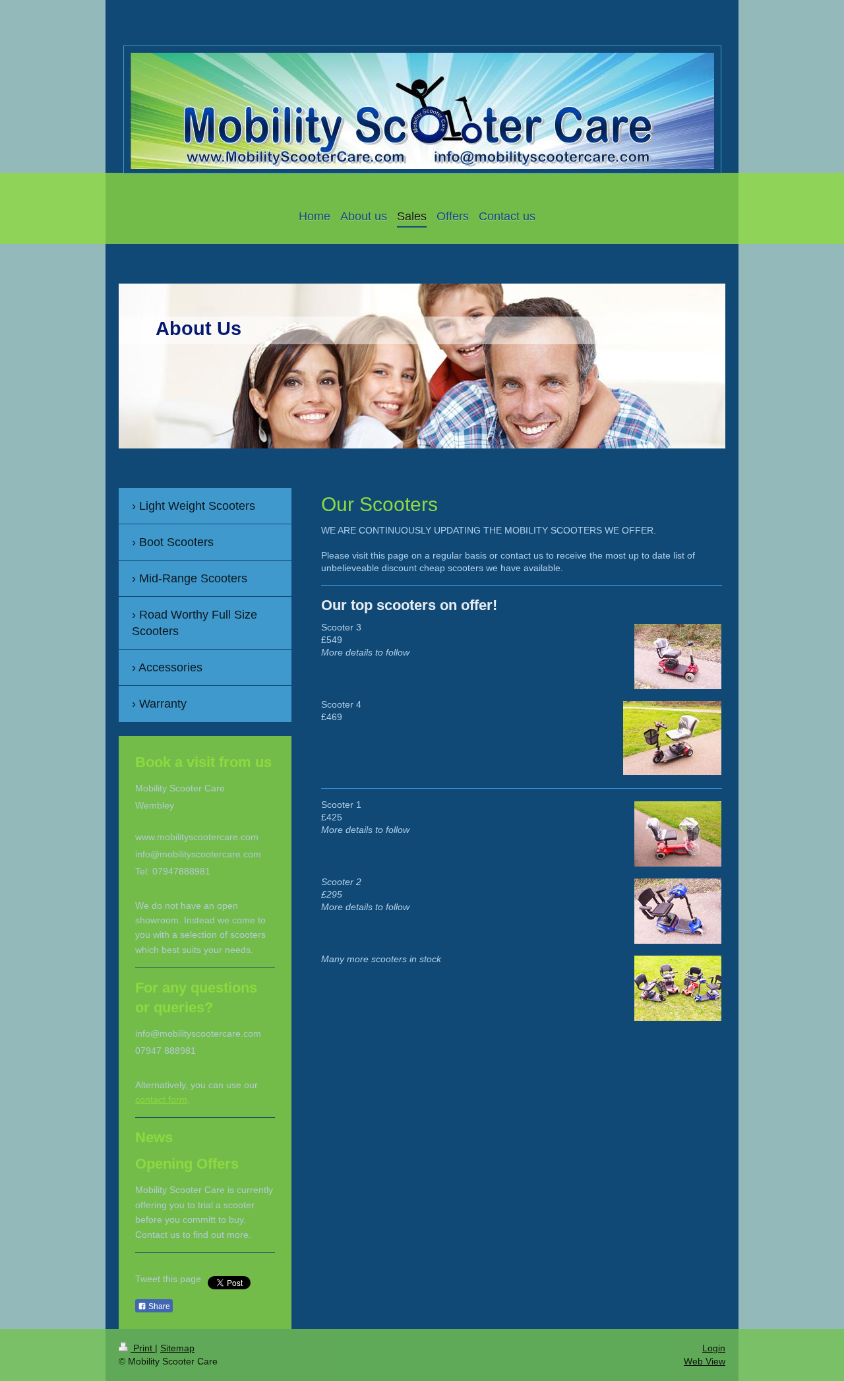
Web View (704, 1361)
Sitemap (177, 1348)
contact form (161, 1099)
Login (713, 1348)
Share (158, 1306)
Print (143, 1348)
